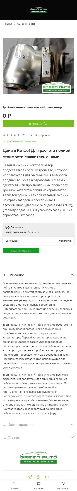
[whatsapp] (38, 477)
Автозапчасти (26, 23)
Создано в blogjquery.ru (21, 251)
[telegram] (30, 477)
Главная (8, 23)
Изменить (33, 232)
